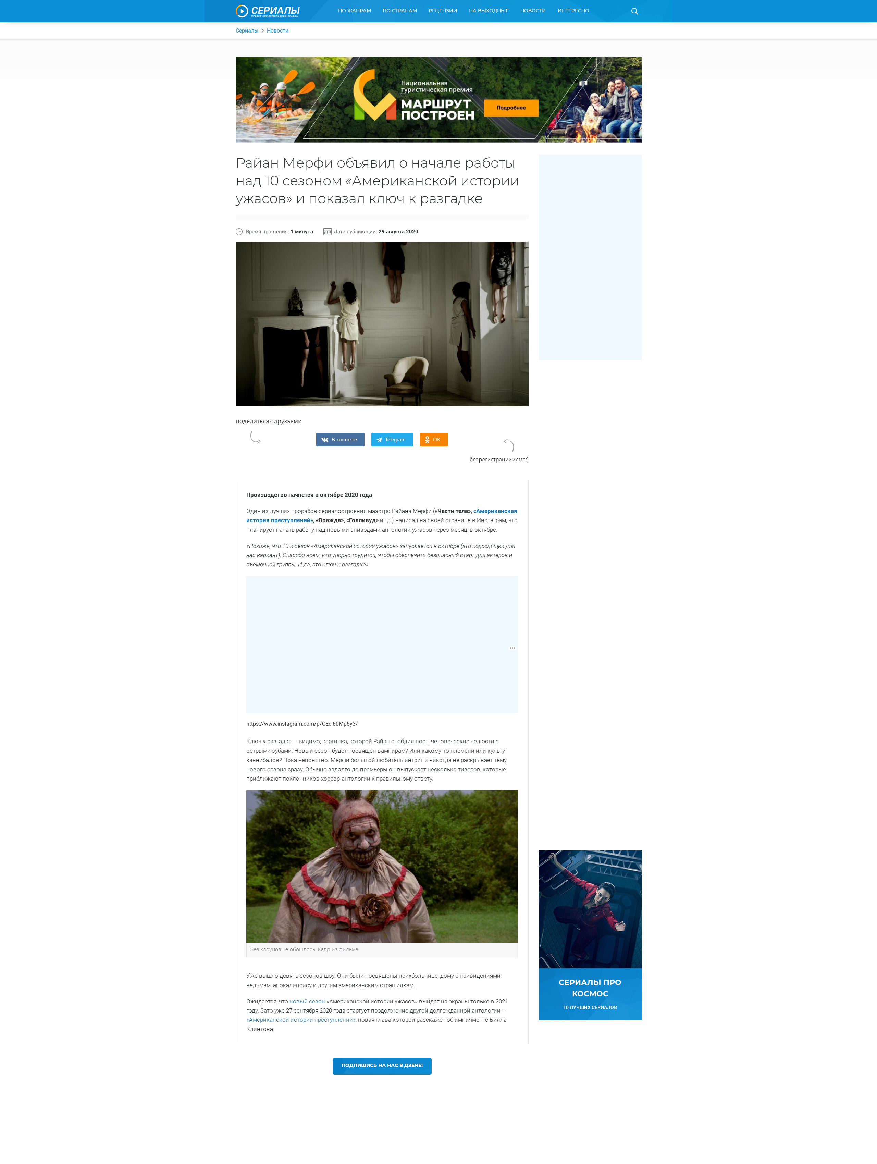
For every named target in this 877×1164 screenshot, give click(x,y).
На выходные (489, 11)
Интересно (573, 11)
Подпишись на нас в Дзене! (382, 1065)
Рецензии (443, 11)
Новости (533, 11)
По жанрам (354, 11)
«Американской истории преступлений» (301, 1019)
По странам (400, 11)
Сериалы (247, 30)
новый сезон (307, 1001)
